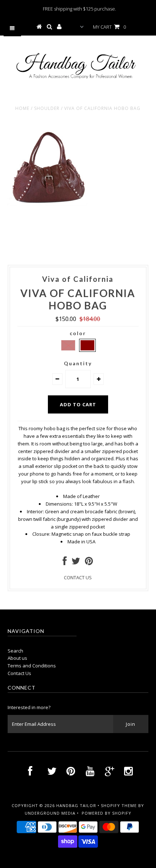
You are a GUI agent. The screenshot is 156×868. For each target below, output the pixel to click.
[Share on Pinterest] (89, 562)
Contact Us (19, 673)
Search (15, 650)
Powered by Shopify (106, 813)
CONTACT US (78, 577)
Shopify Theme (119, 805)
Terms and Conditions (32, 665)
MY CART (109, 27)
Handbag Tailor (76, 805)
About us (17, 658)
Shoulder (46, 108)
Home (22, 108)
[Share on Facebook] (65, 562)
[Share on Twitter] (75, 562)
